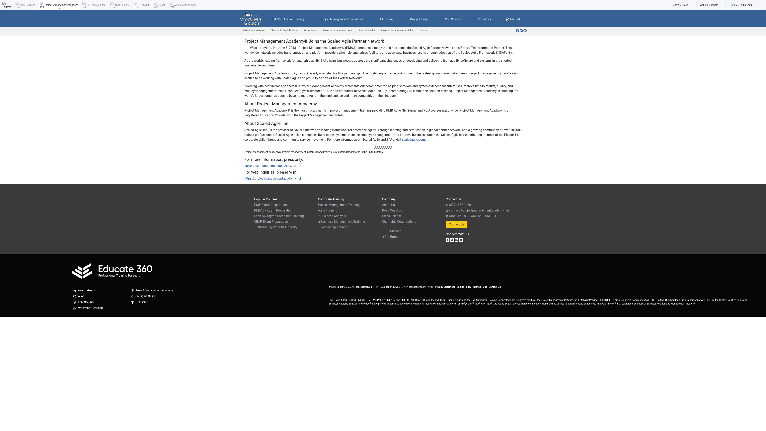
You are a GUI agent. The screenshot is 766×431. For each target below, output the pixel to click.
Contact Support (709, 5)
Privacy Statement (445, 287)
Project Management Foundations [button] (342, 19)
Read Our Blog (392, 210)
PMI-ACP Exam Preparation (273, 210)
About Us (388, 205)
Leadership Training (334, 227)
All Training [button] (386, 19)
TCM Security (122, 5)
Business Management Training (342, 221)
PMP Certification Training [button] (288, 19)
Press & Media (366, 30)
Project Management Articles (397, 30)
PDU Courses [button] (453, 19)
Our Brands (392, 237)
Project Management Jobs (337, 30)
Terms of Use (480, 287)
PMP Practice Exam (253, 30)
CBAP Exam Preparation (271, 221)
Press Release (392, 216)
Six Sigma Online (96, 5)
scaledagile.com (413, 139)
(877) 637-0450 (460, 205)
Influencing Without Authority (277, 227)
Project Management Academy (61, 5)
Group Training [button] (419, 19)
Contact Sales (680, 5)
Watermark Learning (185, 5)
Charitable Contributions (284, 30)
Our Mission (392, 231)
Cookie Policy (464, 287)
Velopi (161, 5)
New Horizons (27, 5)
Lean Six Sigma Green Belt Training (279, 216)
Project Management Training (339, 205)
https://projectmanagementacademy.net (272, 178)
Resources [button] (484, 19)
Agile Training (327, 210)
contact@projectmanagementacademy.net (479, 210)
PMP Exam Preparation (270, 205)
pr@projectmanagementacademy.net (270, 166)
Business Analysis (333, 216)
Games (424, 30)
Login (749, 5)
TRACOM (143, 5)
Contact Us (456, 224)
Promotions (310, 30)
